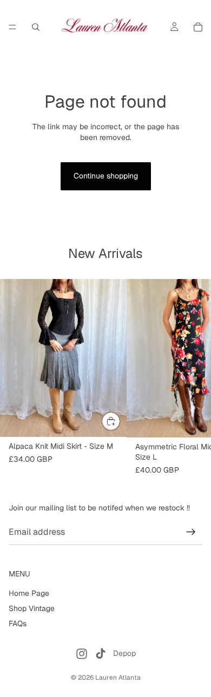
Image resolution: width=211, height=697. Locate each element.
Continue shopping (106, 176)
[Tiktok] (100, 653)
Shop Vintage (32, 608)
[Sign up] (191, 532)
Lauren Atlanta (118, 677)
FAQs (18, 623)
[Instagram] (81, 653)
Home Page (29, 593)
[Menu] (12, 27)
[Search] (36, 27)
